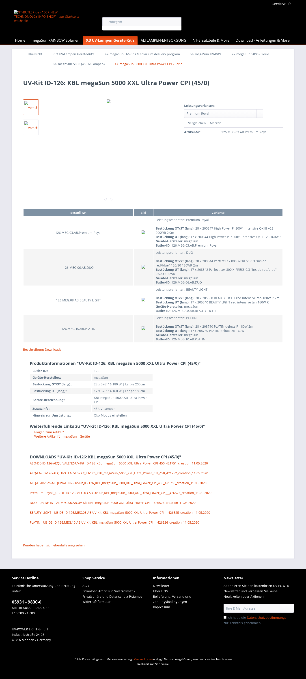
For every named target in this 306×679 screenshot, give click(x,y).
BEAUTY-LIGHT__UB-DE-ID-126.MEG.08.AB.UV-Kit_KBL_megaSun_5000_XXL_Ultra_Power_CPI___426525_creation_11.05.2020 (120, 512)
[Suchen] (177, 21)
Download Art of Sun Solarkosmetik (108, 591)
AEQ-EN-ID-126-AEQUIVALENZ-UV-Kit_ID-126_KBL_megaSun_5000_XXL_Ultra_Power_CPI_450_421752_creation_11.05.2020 (119, 473)
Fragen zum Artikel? (48, 432)
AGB (85, 586)
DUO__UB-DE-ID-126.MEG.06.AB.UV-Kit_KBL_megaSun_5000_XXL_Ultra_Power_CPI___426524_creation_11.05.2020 (113, 503)
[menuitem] (141, 23)
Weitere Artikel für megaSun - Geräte (61, 436)
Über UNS (160, 591)
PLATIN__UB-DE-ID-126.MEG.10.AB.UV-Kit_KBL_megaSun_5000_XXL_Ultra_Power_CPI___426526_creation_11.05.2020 (114, 522)
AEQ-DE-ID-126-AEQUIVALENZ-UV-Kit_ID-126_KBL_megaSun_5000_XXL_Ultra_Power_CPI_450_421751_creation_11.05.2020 (119, 463)
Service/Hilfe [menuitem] (282, 4)
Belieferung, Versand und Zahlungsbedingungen (172, 599)
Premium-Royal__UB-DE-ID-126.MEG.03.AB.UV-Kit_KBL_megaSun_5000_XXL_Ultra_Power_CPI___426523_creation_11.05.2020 (120, 493)
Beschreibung (33, 349)
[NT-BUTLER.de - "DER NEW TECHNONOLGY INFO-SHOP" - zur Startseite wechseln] (48, 22)
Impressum (161, 607)
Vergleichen (196, 123)
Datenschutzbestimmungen (268, 617)
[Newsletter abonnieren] (287, 608)
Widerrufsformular (96, 601)
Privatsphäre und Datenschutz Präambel (112, 596)
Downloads (53, 349)
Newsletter (161, 586)
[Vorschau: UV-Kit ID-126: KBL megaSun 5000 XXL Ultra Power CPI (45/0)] (31, 107)
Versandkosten (143, 659)
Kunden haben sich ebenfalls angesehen (54, 545)
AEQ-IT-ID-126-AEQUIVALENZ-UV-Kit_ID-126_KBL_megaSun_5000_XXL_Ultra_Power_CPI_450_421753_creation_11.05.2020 (118, 483)
